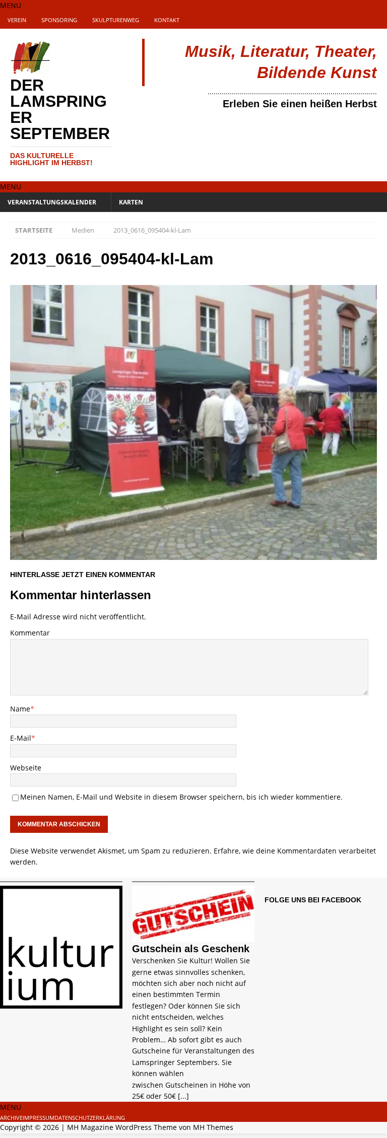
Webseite (25, 767)
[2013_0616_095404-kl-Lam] (193, 553)
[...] (183, 1096)
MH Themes (213, 1127)
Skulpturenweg (115, 20)
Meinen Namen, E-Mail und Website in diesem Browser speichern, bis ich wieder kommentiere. (181, 797)
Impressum (38, 1117)
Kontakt (166, 20)
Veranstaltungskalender (52, 202)
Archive (11, 1117)
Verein (17, 20)
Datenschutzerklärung (89, 1117)
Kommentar (30, 632)
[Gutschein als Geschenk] (193, 936)
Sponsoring (59, 20)
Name (20, 709)
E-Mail (20, 738)
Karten (131, 202)
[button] (10, 5)
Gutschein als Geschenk (190, 948)
